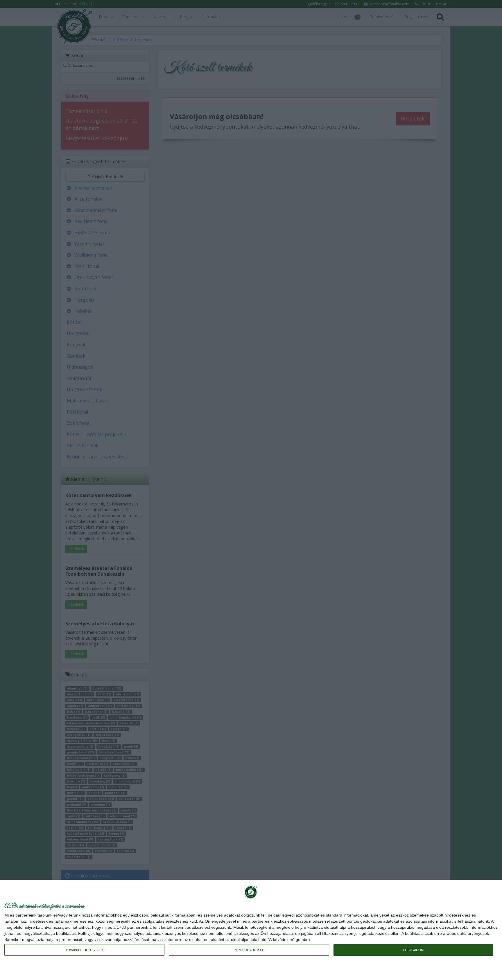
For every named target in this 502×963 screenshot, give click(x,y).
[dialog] (251, 921)
